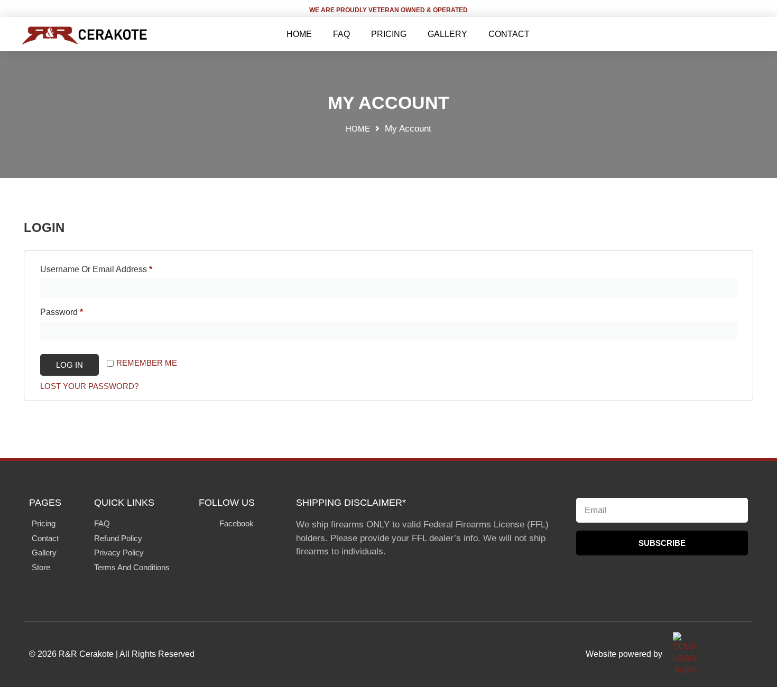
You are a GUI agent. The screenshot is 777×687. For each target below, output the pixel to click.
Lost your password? (89, 386)
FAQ (341, 34)
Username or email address (113, 267)
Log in (69, 364)
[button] (746, 34)
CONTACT (509, 34)
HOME (299, 34)
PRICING (388, 34)
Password (78, 310)
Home (358, 128)
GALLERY (447, 34)
